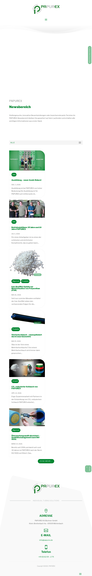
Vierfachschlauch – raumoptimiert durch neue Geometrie (26, 336)
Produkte (25, 281)
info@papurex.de (46, 540)
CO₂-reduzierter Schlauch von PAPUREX (24, 388)
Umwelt (15, 381)
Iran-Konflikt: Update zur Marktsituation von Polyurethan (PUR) (25, 288)
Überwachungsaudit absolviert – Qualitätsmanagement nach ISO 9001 (25, 437)
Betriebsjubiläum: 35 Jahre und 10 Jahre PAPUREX (26, 228)
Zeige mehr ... (46, 461)
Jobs (14, 175)
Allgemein (16, 281)
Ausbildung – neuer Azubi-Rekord (26, 180)
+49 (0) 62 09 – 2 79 (46, 557)
